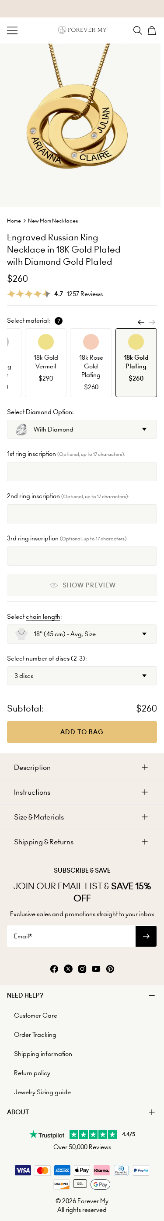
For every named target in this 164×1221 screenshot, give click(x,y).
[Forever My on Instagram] (82, 970)
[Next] (152, 322)
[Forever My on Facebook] (54, 970)
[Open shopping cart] (152, 30)
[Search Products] (138, 30)
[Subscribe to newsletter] (146, 936)
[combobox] (82, 429)
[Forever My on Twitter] (68, 970)
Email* (23, 936)
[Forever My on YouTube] (96, 970)
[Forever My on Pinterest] (110, 970)
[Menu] (12, 30)
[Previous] (141, 322)
